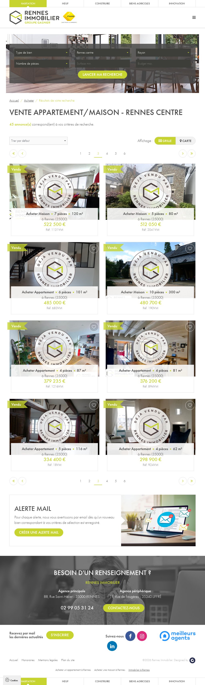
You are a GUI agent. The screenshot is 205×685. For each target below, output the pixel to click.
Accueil (14, 100)
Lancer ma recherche (103, 74)
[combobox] (41, 53)
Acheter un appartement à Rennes (73, 670)
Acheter (29, 100)
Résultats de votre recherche (56, 100)
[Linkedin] (112, 646)
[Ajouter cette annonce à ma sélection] (93, 170)
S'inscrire (60, 634)
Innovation (177, 3)
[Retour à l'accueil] (34, 17)
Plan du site (67, 660)
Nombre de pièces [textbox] (27, 63)
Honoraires (28, 660)
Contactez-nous (124, 607)
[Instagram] (142, 636)
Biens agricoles (139, 3)
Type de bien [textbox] (24, 52)
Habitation (28, 3)
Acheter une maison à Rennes (109, 670)
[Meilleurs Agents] (178, 635)
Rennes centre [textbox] (85, 52)
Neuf (65, 3)
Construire (102, 3)
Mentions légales (48, 660)
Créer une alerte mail (38, 532)
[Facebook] (130, 636)
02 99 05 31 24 (77, 607)
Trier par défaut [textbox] (20, 141)
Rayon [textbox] (141, 52)
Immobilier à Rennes (139, 670)
